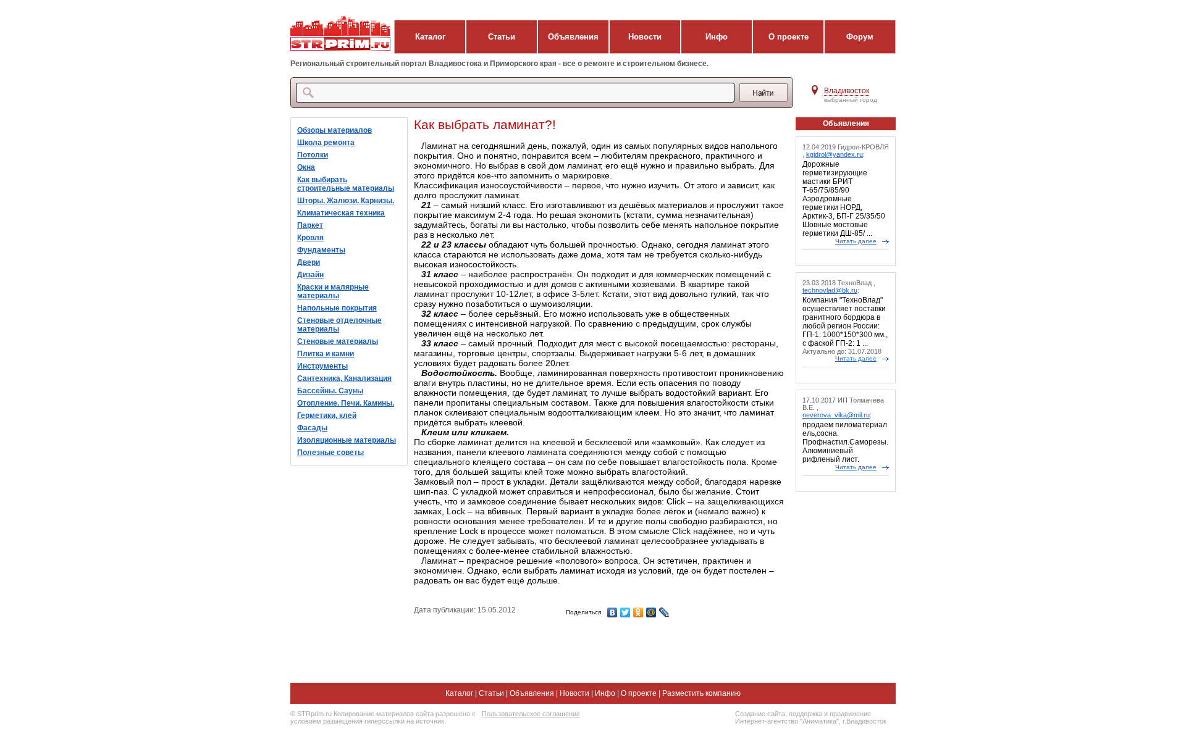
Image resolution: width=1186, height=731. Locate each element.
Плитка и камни (325, 353)
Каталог (430, 36)
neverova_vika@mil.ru (836, 415)
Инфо (716, 36)
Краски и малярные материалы (333, 291)
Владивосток (846, 90)
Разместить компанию (701, 693)
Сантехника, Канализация (344, 378)
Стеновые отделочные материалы (339, 324)
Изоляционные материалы (346, 440)
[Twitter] (625, 612)
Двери (308, 262)
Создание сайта (760, 713)
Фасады (312, 428)
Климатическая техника (341, 213)
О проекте (788, 36)
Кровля (310, 237)
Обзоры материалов (334, 130)
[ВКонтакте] (612, 612)
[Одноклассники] (638, 612)
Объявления (573, 36)
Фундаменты (321, 250)
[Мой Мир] (651, 612)
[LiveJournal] (664, 612)
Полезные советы (330, 452)
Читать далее (856, 241)
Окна (306, 167)
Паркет (310, 225)
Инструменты (322, 366)
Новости (645, 36)
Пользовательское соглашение (531, 713)
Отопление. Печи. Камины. (345, 403)
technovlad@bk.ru (829, 290)
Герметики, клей (326, 415)
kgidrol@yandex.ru (834, 154)
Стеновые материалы (337, 341)
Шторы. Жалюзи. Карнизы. (345, 200)
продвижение (850, 713)
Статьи (501, 36)
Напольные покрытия (337, 308)
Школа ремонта (326, 142)
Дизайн (310, 274)
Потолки (312, 155)
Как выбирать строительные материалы (345, 184)
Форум (859, 36)
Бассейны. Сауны (330, 390)
